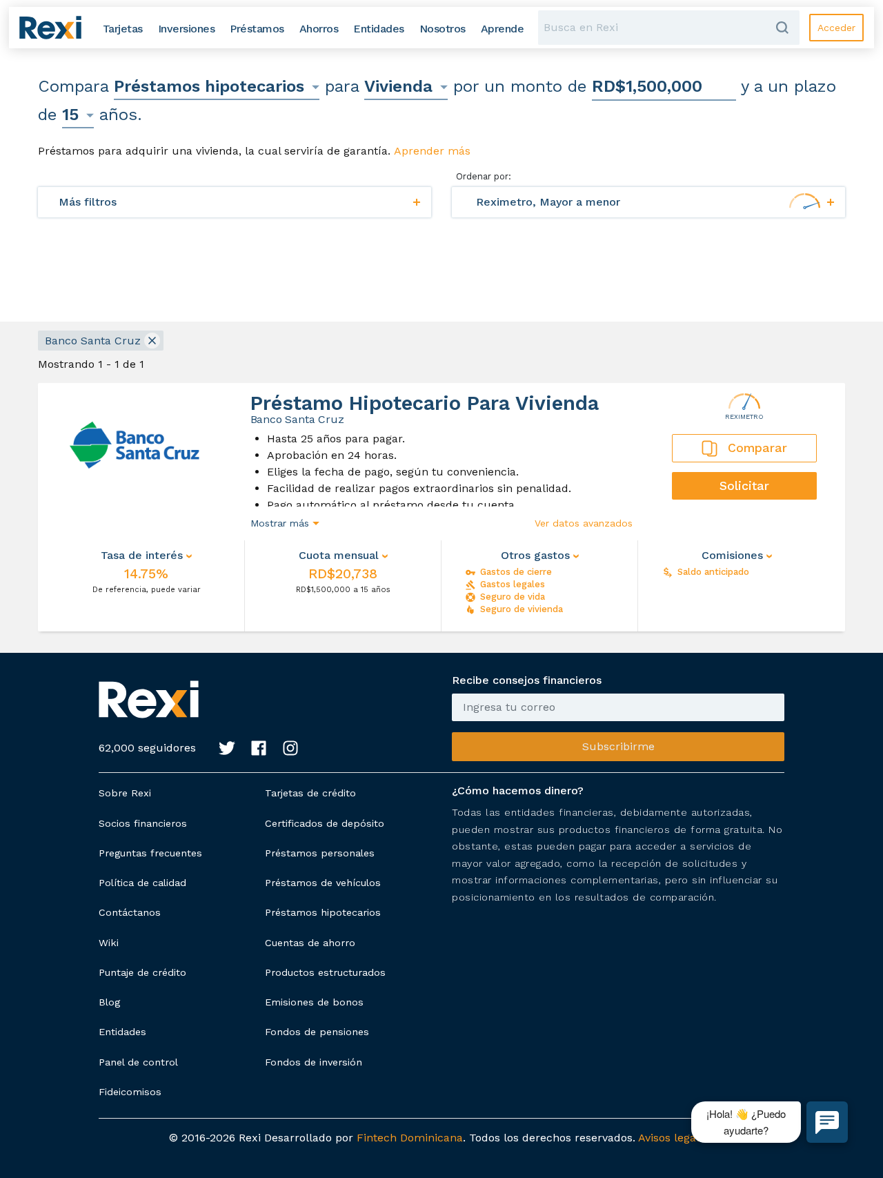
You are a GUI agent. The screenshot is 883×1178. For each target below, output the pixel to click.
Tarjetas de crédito (310, 792)
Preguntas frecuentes (150, 852)
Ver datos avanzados (584, 523)
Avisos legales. (676, 1137)
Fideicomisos (130, 1091)
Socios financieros (143, 823)
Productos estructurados (325, 972)
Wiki (109, 942)
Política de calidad (142, 882)
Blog (109, 1002)
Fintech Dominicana (410, 1137)
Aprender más (432, 150)
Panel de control (138, 1062)
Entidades (122, 1031)
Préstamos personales (320, 852)
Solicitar (744, 486)
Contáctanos (130, 912)
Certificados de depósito (324, 823)
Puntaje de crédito (142, 972)
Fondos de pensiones (317, 1031)
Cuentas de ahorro (310, 942)
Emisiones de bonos (314, 1002)
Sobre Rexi (125, 792)
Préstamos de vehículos (323, 882)
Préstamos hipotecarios (323, 912)
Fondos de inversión (313, 1062)
